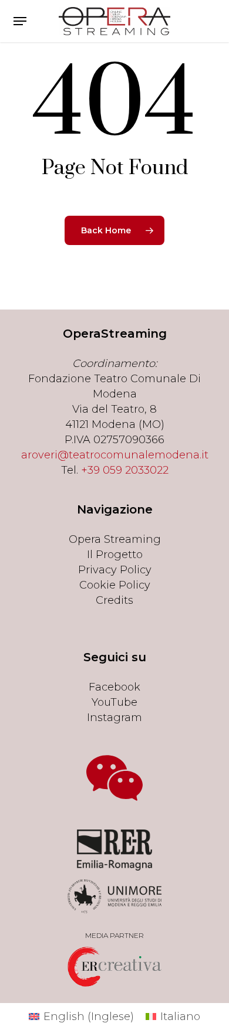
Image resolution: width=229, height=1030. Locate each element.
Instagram (114, 717)
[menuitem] (81, 1016)
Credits (114, 600)
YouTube (114, 702)
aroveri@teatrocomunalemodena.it (114, 454)
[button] (20, 21)
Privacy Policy (114, 569)
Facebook (114, 687)
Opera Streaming (115, 539)
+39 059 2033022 (125, 470)
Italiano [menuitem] (180, 1016)
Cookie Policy (114, 585)
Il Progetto (115, 554)
